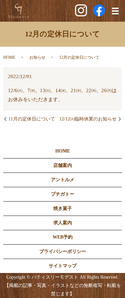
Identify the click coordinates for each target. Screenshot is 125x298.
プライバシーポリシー (62, 251)
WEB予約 (63, 237)
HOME (9, 57)
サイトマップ (63, 265)
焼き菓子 (62, 208)
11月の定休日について (31, 118)
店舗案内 (62, 165)
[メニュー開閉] (115, 11)
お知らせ (37, 57)
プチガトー (62, 194)
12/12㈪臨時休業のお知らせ (88, 118)
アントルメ (62, 179)
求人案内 (62, 222)
